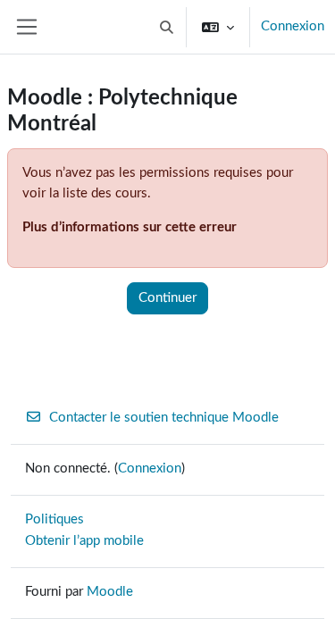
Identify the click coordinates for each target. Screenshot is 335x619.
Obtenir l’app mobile (84, 541)
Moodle (110, 591)
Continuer (167, 298)
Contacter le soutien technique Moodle (164, 417)
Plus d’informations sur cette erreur (129, 227)
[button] (167, 27)
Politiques (54, 519)
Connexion (292, 26)
